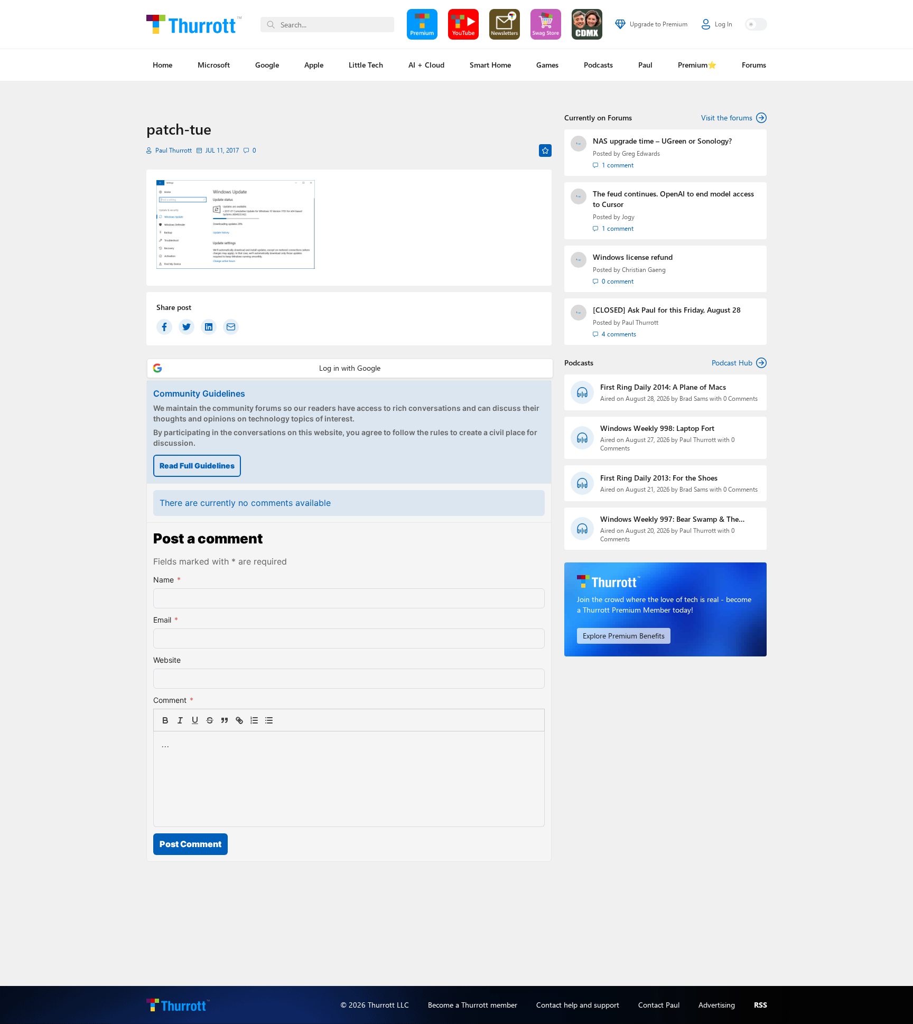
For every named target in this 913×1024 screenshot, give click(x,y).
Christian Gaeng (644, 270)
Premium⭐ (697, 65)
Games (547, 65)
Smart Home (490, 65)
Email (165, 619)
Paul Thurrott (173, 150)
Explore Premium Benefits (624, 636)
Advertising (716, 1005)
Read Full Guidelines (197, 465)
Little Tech (366, 65)
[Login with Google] (350, 368)
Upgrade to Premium (658, 24)
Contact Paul (658, 1005)
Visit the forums (726, 117)
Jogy (628, 217)
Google (267, 65)
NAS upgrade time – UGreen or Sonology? (662, 141)
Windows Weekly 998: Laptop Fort (657, 428)
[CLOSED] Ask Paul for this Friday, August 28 (667, 310)
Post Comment (190, 844)
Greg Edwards (641, 153)
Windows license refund (633, 257)
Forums (754, 65)
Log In (723, 24)
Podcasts (598, 65)
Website (167, 659)
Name (167, 579)
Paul (645, 65)
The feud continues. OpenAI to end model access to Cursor (673, 199)
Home (162, 65)
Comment (173, 700)
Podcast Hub (732, 363)
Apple (313, 65)
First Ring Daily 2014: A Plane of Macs (663, 387)
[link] (283, 720)
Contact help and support (577, 1005)
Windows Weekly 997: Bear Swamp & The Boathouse (669, 519)
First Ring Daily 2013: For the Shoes (659, 478)
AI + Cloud (426, 65)
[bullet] (269, 720)
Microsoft (214, 65)
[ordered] (254, 720)
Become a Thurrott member (472, 1005)
